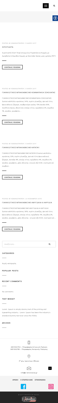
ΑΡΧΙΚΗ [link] (15, 380)
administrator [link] (17, 43)
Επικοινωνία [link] (40, 380)
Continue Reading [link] (12, 67)
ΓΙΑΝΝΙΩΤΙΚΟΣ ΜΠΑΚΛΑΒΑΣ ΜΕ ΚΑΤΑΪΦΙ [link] (20, 147)
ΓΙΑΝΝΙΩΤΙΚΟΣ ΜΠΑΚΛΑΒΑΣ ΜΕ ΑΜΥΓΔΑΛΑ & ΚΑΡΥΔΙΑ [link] (27, 202)
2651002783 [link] (15, 349)
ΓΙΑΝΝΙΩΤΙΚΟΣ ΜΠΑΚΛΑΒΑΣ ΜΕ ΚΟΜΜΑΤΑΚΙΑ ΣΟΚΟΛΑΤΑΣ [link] (28, 92)
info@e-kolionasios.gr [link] (29, 373)
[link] (54, 5)
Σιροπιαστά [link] (7, 47)
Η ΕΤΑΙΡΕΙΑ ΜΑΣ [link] (26, 380)
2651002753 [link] (16, 347)
